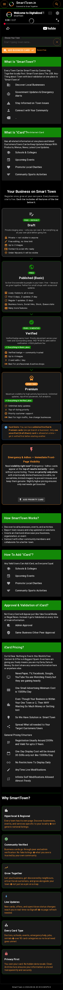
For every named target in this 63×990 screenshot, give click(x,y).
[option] (31, 85)
